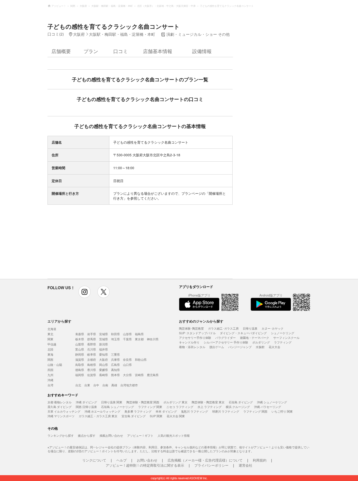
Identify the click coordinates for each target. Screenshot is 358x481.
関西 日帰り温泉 (86, 407)
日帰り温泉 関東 (111, 402)
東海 (50, 354)
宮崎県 (139, 375)
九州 (50, 375)
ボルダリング (261, 342)
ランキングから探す (60, 435)
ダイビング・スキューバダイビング (243, 333)
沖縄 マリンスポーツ (61, 416)
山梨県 (79, 344)
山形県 (127, 334)
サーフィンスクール (286, 337)
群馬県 (91, 339)
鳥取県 (79, 364)
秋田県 (115, 334)
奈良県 (127, 359)
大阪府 (103, 359)
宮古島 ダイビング (134, 416)
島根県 (91, 364)
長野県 (91, 344)
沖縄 (50, 380)
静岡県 (79, 354)
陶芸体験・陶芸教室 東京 (208, 402)
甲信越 (51, 344)
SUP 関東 (156, 416)
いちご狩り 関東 (282, 411)
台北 (78, 385)
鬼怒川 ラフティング (194, 411)
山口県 (127, 364)
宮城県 (103, 334)
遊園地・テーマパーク (254, 337)
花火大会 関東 (176, 416)
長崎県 (103, 375)
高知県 (115, 370)
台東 (87, 385)
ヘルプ (121, 460)
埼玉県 (115, 339)
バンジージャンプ (240, 347)
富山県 (79, 349)
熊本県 (115, 375)
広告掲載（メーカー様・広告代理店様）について (205, 460)
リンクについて (94, 460)
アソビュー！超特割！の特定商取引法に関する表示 (145, 465)
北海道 (51, 329)
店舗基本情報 (157, 51)
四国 (50, 370)
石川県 (91, 349)
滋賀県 (79, 359)
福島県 (139, 334)
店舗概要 (61, 51)
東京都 (139, 339)
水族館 (260, 347)
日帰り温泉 (250, 328)
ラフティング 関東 (150, 407)
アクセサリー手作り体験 (195, 337)
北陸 (50, 349)
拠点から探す (86, 435)
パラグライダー (225, 337)
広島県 (115, 364)
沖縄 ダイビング (86, 402)
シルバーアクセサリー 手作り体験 (226, 342)
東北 (50, 334)
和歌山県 (141, 359)
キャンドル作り (189, 342)
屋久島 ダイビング (59, 407)
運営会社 (245, 465)
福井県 (103, 349)
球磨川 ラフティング (225, 411)
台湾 (50, 385)
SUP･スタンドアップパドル (197, 333)
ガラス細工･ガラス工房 (223, 328)
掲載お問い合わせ (111, 435)
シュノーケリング (282, 333)
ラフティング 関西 (255, 411)
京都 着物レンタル (59, 402)
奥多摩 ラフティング (137, 411)
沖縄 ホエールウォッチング (102, 411)
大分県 (127, 375)
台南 (105, 385)
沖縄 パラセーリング (267, 407)
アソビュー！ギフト (140, 435)
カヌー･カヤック (272, 328)
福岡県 (79, 375)
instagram (84, 292)
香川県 (91, 370)
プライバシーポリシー (211, 465)
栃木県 (79, 339)
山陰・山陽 (54, 364)
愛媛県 (103, 370)
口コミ (120, 51)
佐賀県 (91, 375)
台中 (96, 385)
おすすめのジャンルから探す (201, 321)
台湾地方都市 (129, 385)
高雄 (114, 385)
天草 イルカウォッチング (63, 411)
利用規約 (259, 460)
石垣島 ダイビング (241, 402)
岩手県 (91, 334)
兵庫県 (115, 359)
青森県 (79, 334)
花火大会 (274, 347)
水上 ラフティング (210, 407)
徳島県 (79, 370)
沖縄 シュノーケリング (272, 402)
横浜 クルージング (238, 407)
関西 (50, 359)
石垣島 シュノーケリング (117, 407)
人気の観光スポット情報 (174, 435)
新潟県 (103, 344)
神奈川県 (153, 339)
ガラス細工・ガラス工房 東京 (98, 416)
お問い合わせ (147, 460)
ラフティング (283, 342)
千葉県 (127, 339)
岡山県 (103, 364)
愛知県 (103, 354)
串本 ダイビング (166, 411)
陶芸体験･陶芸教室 (191, 328)
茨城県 (103, 339)
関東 (50, 339)
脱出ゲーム (216, 347)
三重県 (115, 354)
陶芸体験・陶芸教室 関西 (142, 402)
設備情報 (202, 51)
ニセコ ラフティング (179, 407)
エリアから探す (59, 321)
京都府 (91, 359)
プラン (91, 51)
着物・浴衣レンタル (192, 347)
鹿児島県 (153, 375)
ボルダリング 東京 (175, 402)
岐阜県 (91, 354)
